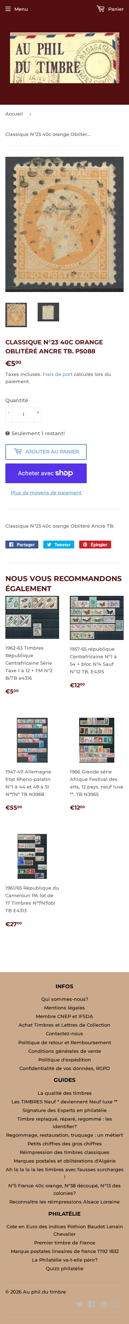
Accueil (14, 114)
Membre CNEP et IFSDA (64, 1016)
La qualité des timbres (65, 1093)
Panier (115, 9)
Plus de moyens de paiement (46, 492)
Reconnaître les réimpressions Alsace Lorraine (64, 1202)
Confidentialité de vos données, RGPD (64, 1068)
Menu (21, 9)
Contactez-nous (64, 1033)
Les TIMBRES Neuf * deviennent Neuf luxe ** (64, 1101)
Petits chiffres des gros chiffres (65, 1143)
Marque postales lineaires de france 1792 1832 (65, 1251)
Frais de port (57, 374)
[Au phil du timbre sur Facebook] (91, 1305)
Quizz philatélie (64, 1268)
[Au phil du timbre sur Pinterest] (104, 1305)
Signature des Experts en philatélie (65, 1110)
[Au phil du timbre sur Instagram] (116, 1305)
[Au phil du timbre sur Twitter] (79, 1305)
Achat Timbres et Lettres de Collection (64, 1025)
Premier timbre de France (64, 1242)
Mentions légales (64, 1007)
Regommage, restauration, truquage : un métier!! (64, 1135)
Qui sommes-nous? (64, 999)
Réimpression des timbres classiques (64, 1152)
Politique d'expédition (64, 1060)
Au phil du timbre (44, 1292)
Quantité (16, 400)
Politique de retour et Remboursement (64, 1042)
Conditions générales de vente (64, 1051)
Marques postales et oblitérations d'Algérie (65, 1161)
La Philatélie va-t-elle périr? (64, 1260)
